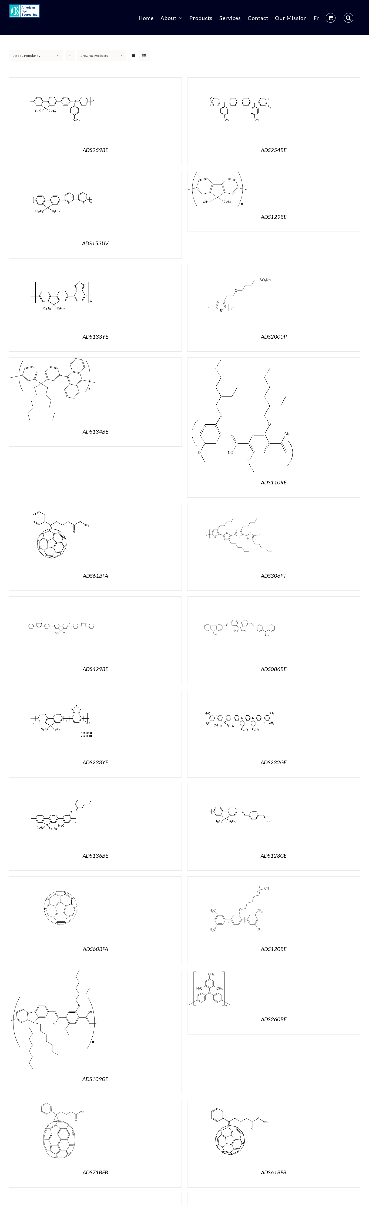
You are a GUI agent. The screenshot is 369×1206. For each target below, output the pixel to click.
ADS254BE (274, 150)
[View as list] (144, 55)
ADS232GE (274, 762)
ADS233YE (95, 762)
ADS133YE (95, 336)
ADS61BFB (273, 1172)
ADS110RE (274, 482)
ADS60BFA (95, 949)
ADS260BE (274, 1019)
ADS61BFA (95, 575)
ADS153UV (95, 243)
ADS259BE (95, 150)
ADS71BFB (95, 1172)
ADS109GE (95, 1079)
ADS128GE (274, 855)
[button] (348, 17)
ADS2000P (274, 336)
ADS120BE (274, 949)
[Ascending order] (70, 55)
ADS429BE (95, 669)
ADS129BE (274, 216)
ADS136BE (95, 855)
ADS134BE (95, 431)
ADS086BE (274, 669)
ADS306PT (273, 575)
